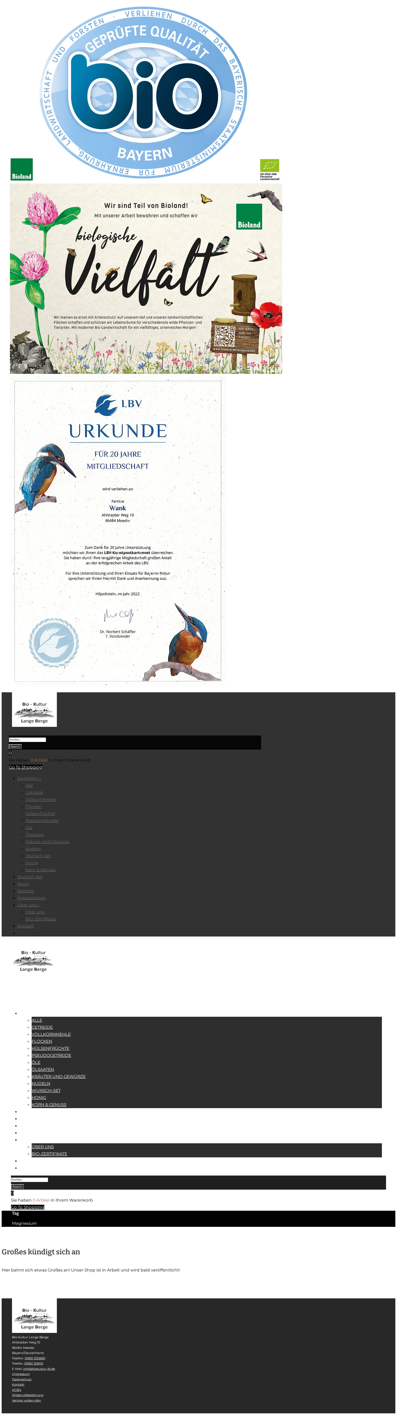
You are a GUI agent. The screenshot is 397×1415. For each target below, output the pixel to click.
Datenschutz (22, 1379)
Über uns (43, 1146)
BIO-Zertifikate (49, 1153)
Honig (39, 1097)
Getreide (42, 1027)
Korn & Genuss (49, 1104)
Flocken (42, 1041)
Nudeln (41, 1083)
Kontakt (29, 1161)
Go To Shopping (25, 767)
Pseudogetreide (51, 1055)
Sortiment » (31, 1013)
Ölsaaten (43, 1069)
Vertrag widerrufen (26, 1400)
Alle (37, 1020)
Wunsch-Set (46, 1090)
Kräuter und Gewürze (59, 1076)
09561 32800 (33, 1363)
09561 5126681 (35, 1358)
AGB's (16, 1390)
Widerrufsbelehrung (27, 1395)
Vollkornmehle (51, 1034)
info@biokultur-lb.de (39, 1369)
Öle (36, 1062)
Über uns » (30, 1140)
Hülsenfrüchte (50, 1048)
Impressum (21, 1374)
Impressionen (32, 1133)
